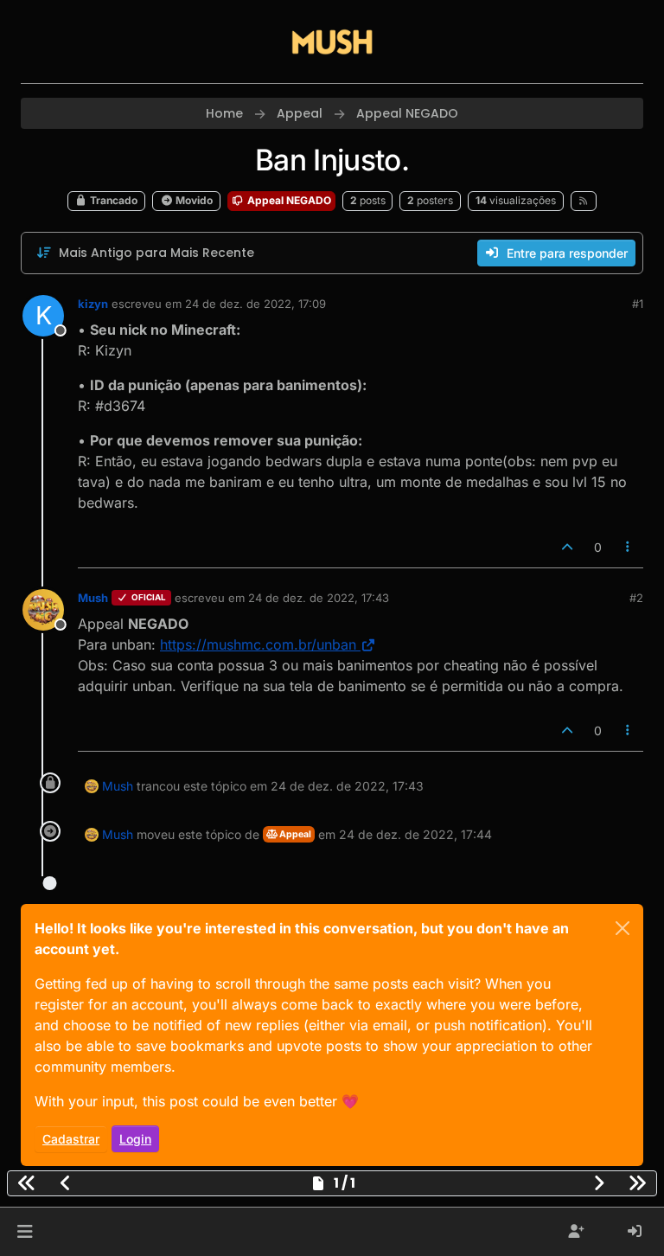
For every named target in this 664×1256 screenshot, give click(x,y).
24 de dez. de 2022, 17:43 (318, 598)
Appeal (294, 834)
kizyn (93, 304)
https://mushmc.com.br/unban (258, 644)
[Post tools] (628, 547)
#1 (637, 304)
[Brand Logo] (332, 41)
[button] (24, 1231)
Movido (193, 200)
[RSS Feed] (584, 200)
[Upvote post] (567, 547)
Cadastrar (70, 1138)
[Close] (622, 928)
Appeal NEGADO (288, 200)
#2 (636, 598)
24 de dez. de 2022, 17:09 (255, 304)
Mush (93, 598)
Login (135, 1138)
